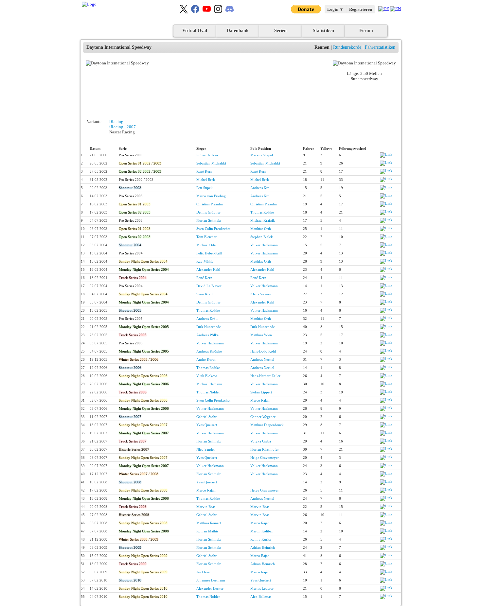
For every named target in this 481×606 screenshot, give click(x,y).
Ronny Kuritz (260, 539)
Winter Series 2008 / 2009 (138, 539)
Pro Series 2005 (131, 318)
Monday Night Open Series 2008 (144, 498)
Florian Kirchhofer (264, 449)
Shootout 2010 (130, 580)
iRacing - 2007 (122, 126)
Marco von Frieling (211, 196)
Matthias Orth (260, 229)
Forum (366, 30)
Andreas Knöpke (209, 351)
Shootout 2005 (130, 310)
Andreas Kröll (261, 188)
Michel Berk (205, 180)
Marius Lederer (262, 588)
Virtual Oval (194, 30)
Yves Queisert (206, 425)
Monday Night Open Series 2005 (144, 327)
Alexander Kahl (208, 269)
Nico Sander (205, 449)
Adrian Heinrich (262, 547)
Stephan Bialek (261, 237)
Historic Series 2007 (134, 449)
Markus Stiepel (261, 155)
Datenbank (238, 30)
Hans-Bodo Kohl (263, 351)
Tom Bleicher (206, 237)
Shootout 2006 (130, 368)
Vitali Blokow (206, 376)
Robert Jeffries (207, 155)
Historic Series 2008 (134, 515)
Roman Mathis (207, 531)
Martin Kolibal (261, 531)
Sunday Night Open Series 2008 (143, 490)
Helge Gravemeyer (264, 457)
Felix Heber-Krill (209, 253)
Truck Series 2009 (133, 564)
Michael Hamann (209, 384)
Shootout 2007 (130, 417)
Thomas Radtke (262, 212)
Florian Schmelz (208, 220)
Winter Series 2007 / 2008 (138, 474)
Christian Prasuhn (209, 204)
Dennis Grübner (208, 212)
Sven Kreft (204, 294)
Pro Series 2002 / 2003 (136, 180)
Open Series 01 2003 (135, 204)
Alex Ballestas (260, 596)
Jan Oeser (203, 572)
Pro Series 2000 (131, 155)
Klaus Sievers (260, 294)
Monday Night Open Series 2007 (144, 433)
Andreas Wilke (207, 335)
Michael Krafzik (262, 220)
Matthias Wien (261, 335)
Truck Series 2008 (133, 507)
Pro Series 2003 (131, 196)
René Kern (204, 171)
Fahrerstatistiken (380, 47)
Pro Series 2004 (131, 253)
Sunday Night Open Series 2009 (143, 556)
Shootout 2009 (130, 547)
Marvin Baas (205, 507)
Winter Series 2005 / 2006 (138, 359)
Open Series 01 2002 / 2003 (140, 163)
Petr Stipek (204, 188)
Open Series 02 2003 (135, 212)
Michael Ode (206, 245)
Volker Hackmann (264, 245)
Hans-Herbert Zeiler (265, 376)
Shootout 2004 (130, 245)
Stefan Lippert (261, 392)
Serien (280, 30)
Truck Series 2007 (133, 441)
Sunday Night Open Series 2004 (143, 261)
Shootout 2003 (130, 188)
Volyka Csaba (260, 441)
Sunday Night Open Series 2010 (143, 588)
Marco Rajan (260, 400)
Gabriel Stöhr (206, 417)
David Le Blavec (209, 286)
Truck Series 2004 (133, 278)
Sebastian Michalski (211, 163)
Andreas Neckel (262, 359)
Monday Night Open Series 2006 (144, 384)
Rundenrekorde (347, 47)
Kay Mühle (204, 261)
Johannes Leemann (210, 580)
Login (335, 9)
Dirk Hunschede (208, 327)
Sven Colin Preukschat (213, 229)
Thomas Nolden (208, 392)
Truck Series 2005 (133, 335)
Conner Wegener (263, 417)
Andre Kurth (206, 359)
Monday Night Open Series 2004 (144, 269)
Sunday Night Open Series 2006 (143, 376)
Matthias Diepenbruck (267, 425)
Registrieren (360, 9)
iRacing (116, 121)
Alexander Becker (209, 588)
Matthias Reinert (208, 523)
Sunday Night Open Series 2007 (143, 425)
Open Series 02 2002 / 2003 (140, 171)
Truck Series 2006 (133, 392)
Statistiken (323, 30)
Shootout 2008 (130, 482)
